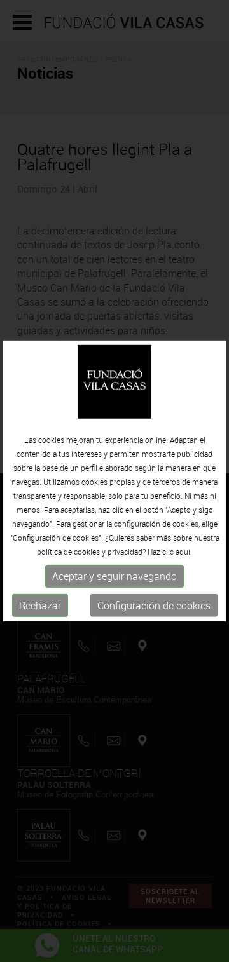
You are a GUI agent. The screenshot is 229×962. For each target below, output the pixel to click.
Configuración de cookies (154, 606)
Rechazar (40, 606)
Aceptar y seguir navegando (114, 576)
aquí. (184, 551)
